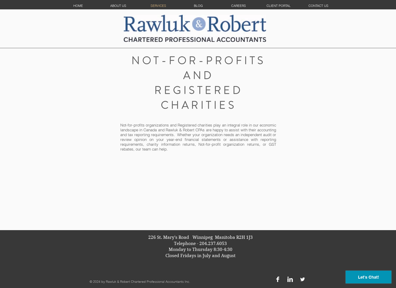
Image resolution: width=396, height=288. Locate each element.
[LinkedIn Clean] (290, 279)
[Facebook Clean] (277, 279)
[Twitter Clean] (302, 279)
